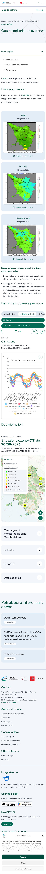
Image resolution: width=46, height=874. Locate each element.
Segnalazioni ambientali (10, 740)
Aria (23, 21)
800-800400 (19, 697)
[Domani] (23, 188)
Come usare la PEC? (9, 702)
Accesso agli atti (7, 737)
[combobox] (23, 320)
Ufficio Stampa (7, 756)
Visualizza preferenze (23, 869)
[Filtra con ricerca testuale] (36, 331)
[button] (43, 836)
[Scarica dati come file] (42, 331)
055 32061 (13, 695)
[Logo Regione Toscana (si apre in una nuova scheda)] (23, 3)
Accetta (23, 857)
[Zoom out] (40, 518)
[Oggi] (23, 137)
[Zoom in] (40, 512)
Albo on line (5, 718)
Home (3, 21)
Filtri (19, 331)
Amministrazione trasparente (13, 714)
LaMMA (25, 95)
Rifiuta (23, 863)
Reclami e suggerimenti (10, 744)
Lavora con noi (7, 725)
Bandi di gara (6, 721)
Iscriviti (5, 824)
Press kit (4, 759)
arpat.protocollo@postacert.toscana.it (20, 700)
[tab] (9, 314)
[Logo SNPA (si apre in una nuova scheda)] (15, 3)
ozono (5, 78)
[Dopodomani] (23, 240)
